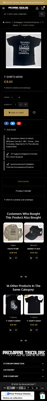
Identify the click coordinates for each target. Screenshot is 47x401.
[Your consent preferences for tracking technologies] (42, 396)
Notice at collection (12, 398)
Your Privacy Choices (20, 393)
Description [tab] (23, 181)
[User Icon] (37, 8)
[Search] (42, 14)
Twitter (12, 123)
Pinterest (18, 123)
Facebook (6, 123)
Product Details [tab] (23, 191)
